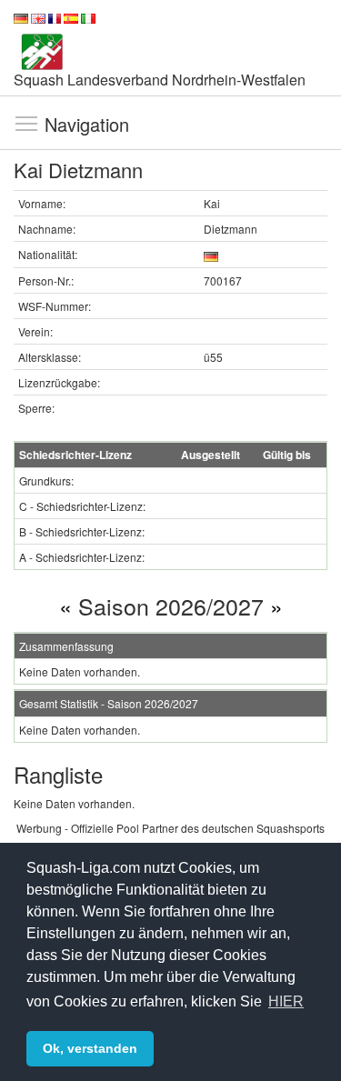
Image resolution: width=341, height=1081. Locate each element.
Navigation (26, 122)
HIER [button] (286, 1001)
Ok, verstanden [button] (90, 1048)
